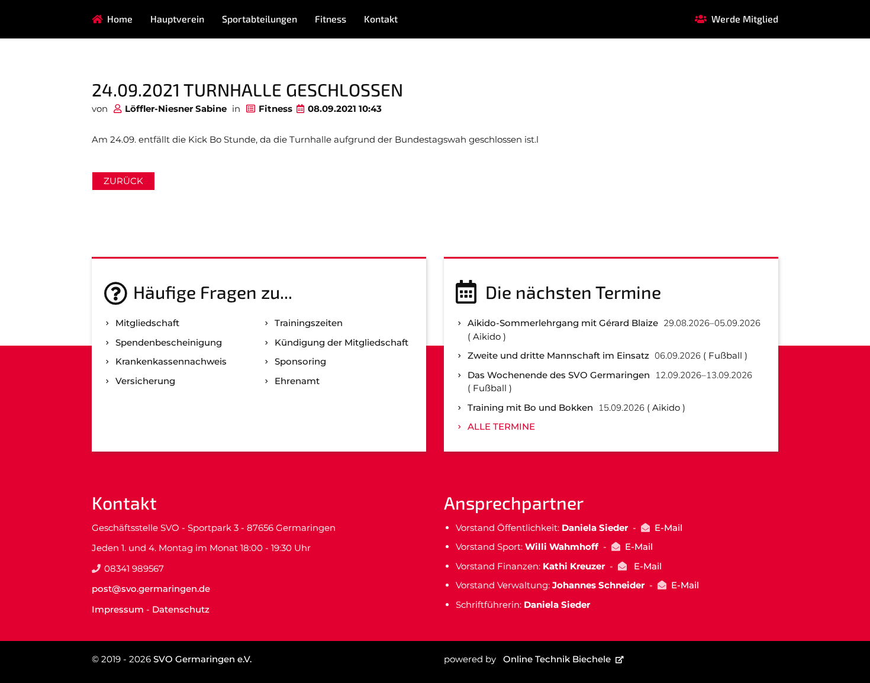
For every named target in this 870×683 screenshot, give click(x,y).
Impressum (118, 609)
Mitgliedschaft (147, 322)
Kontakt (381, 18)
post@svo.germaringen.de (151, 588)
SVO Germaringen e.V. (202, 659)
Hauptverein (177, 18)
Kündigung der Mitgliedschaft (341, 342)
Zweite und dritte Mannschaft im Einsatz (558, 355)
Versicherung (145, 380)
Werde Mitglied (744, 18)
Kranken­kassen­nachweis (171, 361)
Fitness (330, 18)
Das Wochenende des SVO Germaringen (559, 375)
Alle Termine (501, 426)
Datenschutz (181, 609)
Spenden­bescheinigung (168, 342)
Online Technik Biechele (557, 659)
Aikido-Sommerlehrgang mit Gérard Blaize (563, 322)
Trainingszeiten (309, 322)
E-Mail (668, 527)
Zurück (123, 180)
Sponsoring (300, 361)
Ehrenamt (297, 380)
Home (120, 18)
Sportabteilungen (259, 18)
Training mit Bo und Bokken (530, 407)
